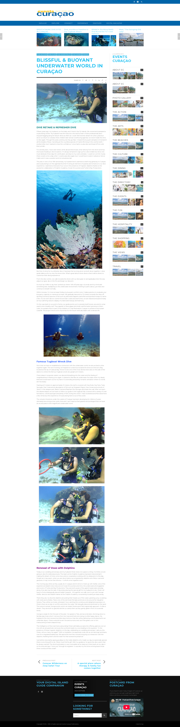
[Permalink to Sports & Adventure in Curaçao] (120, 117)
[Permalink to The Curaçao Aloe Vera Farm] (131, 103)
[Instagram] (138, 2)
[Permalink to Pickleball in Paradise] (139, 117)
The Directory (121, 182)
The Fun (52, 54)
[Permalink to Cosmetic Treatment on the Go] (120, 188)
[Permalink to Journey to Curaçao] (139, 75)
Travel (85, 54)
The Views (76, 54)
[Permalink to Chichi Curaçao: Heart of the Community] (139, 103)
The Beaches (120, 140)
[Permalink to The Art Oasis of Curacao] (139, 131)
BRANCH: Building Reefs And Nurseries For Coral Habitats (47, 32)
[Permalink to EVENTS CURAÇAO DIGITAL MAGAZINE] (120, 75)
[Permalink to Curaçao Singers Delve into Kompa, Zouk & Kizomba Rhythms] (139, 202)
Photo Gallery (122, 98)
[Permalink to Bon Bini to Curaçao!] (131, 188)
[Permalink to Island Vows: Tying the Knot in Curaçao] (139, 230)
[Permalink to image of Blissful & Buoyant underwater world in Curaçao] (72, 103)
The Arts (118, 126)
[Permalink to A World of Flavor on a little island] (131, 39)
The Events (119, 196)
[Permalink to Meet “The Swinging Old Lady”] (76, 39)
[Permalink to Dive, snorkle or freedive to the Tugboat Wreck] (131, 117)
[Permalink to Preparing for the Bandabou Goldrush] (131, 145)
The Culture (120, 154)
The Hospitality (64, 54)
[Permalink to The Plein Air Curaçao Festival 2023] (139, 216)
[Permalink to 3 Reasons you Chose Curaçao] (120, 89)
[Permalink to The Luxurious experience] (139, 174)
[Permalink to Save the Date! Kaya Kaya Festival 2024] (131, 131)
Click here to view (84, 695)
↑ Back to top (139, 724)
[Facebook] (134, 2)
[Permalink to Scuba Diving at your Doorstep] (139, 188)
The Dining (119, 168)
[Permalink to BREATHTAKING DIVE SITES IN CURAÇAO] (131, 244)
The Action (42, 54)
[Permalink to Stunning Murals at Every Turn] (104, 39)
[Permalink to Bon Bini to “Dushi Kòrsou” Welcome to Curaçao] (131, 75)
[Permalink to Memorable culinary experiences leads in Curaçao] (120, 174)
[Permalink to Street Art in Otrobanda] (120, 103)
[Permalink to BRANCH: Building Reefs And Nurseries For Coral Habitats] (49, 40)
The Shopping (121, 238)
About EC (118, 70)
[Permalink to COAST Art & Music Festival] (131, 174)
